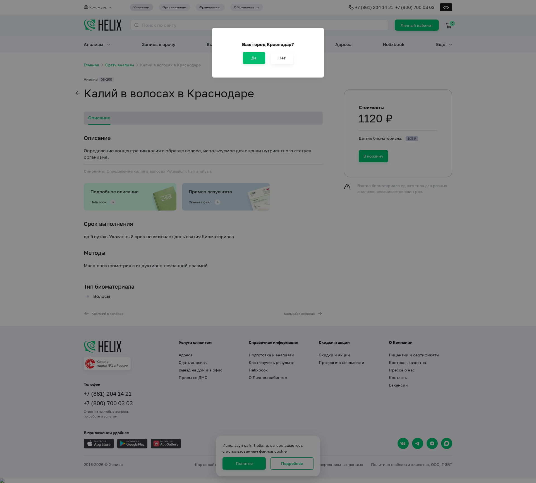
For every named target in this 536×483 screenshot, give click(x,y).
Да (254, 57)
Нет (282, 57)
